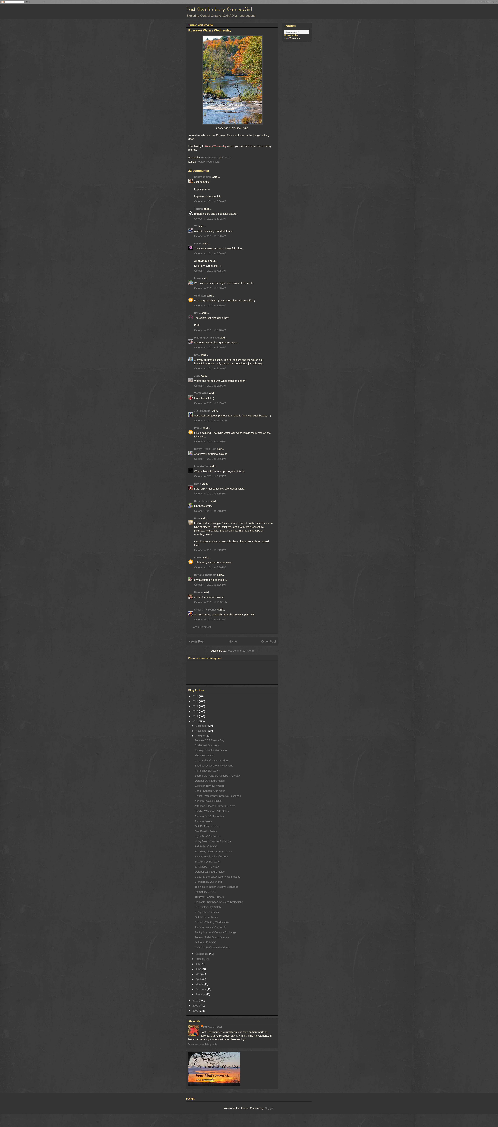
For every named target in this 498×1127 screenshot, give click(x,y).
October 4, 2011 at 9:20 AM (210, 385)
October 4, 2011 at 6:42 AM (210, 218)
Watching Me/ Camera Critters (212, 947)
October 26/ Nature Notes (210, 780)
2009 (195, 1005)
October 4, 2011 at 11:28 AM (210, 420)
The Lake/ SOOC (205, 755)
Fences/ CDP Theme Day (209, 740)
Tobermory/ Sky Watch (208, 861)
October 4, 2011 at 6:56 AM (210, 253)
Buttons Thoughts (205, 574)
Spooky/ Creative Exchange (211, 750)
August (200, 958)
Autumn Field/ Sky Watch (209, 816)
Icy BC (198, 243)
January (201, 994)
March (200, 984)
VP (196, 226)
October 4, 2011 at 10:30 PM (210, 602)
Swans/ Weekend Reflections (211, 856)
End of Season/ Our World (210, 790)
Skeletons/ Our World (207, 745)
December (202, 725)
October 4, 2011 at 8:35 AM (210, 305)
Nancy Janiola (203, 177)
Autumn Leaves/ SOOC (208, 801)
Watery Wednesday (208, 161)
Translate (294, 38)
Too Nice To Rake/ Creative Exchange (216, 886)
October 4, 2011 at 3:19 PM (210, 550)
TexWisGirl (201, 393)
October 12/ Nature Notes (210, 871)
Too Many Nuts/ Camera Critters (213, 851)
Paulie (198, 428)
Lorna (197, 278)
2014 (195, 706)
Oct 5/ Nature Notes (206, 917)
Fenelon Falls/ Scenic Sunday (212, 937)
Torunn (198, 208)
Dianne (198, 592)
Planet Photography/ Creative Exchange (218, 795)
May (198, 974)
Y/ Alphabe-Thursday (207, 912)
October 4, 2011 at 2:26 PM (210, 458)
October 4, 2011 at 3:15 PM (210, 510)
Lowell (198, 557)
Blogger (268, 1108)
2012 (195, 716)
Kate (197, 355)
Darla (197, 313)
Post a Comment (201, 627)
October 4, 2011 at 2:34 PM (210, 493)
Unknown (200, 295)
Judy (197, 376)
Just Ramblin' (202, 410)
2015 (195, 701)
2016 (195, 696)
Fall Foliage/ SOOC (206, 846)
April (198, 979)
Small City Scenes (205, 609)
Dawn (197, 483)
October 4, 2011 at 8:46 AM (210, 330)
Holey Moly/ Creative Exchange (213, 841)
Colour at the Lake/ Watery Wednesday (217, 876)
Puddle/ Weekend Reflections (212, 811)
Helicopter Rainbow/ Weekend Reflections (219, 902)
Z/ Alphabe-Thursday (207, 866)
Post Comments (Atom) (240, 650)
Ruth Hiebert (202, 501)
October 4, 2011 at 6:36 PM (210, 584)
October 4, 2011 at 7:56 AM (210, 288)
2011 (195, 721)
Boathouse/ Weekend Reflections (214, 765)
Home (233, 641)
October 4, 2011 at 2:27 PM (210, 476)
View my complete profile (202, 1044)
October (201, 735)
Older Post (268, 641)
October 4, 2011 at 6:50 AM (210, 236)
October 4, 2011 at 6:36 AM (210, 201)
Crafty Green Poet (205, 449)
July (198, 963)
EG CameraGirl (212, 1027)
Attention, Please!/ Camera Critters (215, 806)
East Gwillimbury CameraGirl (219, 9)
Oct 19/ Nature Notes (207, 826)
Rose (197, 518)
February (201, 989)
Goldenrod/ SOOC (205, 942)
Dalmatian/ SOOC (205, 891)
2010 (195, 1000)
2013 (195, 711)
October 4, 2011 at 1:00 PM (210, 441)
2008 (195, 1010)
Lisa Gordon (201, 466)
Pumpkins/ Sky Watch (207, 770)
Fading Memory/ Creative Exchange (215, 932)
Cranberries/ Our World (208, 881)
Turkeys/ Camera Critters (209, 897)
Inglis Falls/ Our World (207, 836)
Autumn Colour (203, 821)
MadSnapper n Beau (206, 337)
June (199, 969)
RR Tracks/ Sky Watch (208, 907)
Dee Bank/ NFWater (206, 831)
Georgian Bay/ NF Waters (209, 785)
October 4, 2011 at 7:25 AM (210, 270)
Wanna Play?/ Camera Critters (212, 760)
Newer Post (196, 641)
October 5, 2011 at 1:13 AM (210, 619)
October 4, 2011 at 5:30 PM (210, 567)
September (202, 953)
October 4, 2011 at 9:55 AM (210, 403)
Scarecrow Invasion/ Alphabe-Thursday (217, 775)
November (202, 730)
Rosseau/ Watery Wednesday (212, 922)
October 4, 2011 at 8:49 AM (210, 347)
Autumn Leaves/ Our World (210, 927)
